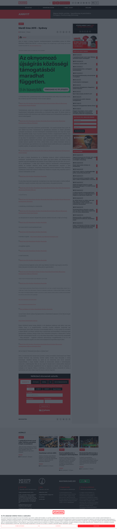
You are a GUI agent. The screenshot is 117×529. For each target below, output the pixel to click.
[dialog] (58, 519)
